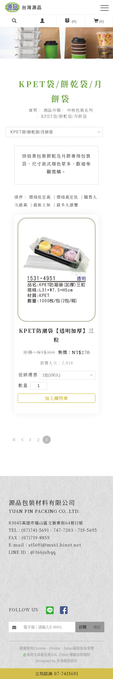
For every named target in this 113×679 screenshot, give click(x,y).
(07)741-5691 (35, 530)
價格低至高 (40, 197)
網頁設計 (70, 661)
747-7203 (63, 530)
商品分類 (52, 110)
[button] (14, 21)
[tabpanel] (56, 37)
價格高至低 (67, 197)
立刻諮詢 (56, 673)
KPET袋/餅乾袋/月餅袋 (64, 116)
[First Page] (14, 440)
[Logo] (23, 7)
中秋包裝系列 (80, 110)
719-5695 (87, 530)
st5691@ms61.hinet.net (54, 545)
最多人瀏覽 (67, 205)
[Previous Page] (22, 440)
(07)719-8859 (36, 537)
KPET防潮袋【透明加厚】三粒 (56, 335)
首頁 (33, 110)
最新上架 (42, 205)
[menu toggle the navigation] (105, 8)
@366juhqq (43, 552)
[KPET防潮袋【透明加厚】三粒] (56, 269)
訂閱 (82, 627)
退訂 (97, 627)
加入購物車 (56, 398)
